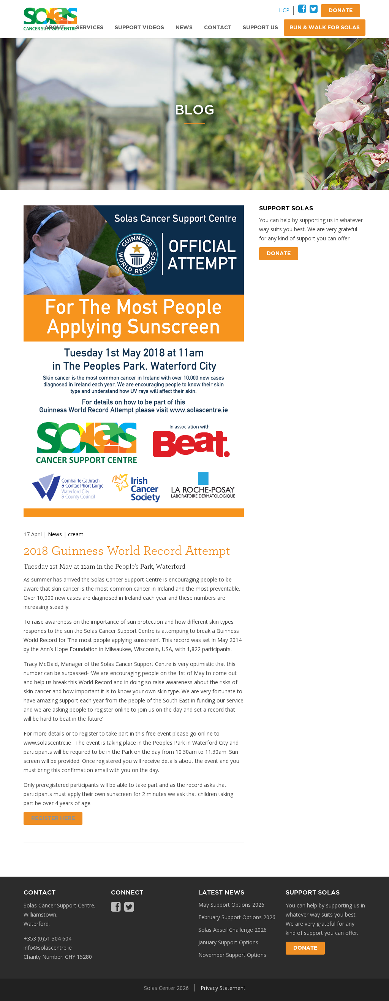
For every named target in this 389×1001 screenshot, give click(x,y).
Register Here (53, 818)
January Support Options (228, 942)
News (55, 534)
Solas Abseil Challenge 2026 (232, 929)
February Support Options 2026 (236, 917)
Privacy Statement (223, 987)
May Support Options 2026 (231, 904)
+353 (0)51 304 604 (47, 938)
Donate (279, 253)
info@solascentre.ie (48, 947)
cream (76, 534)
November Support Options (232, 954)
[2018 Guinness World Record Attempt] (134, 361)
